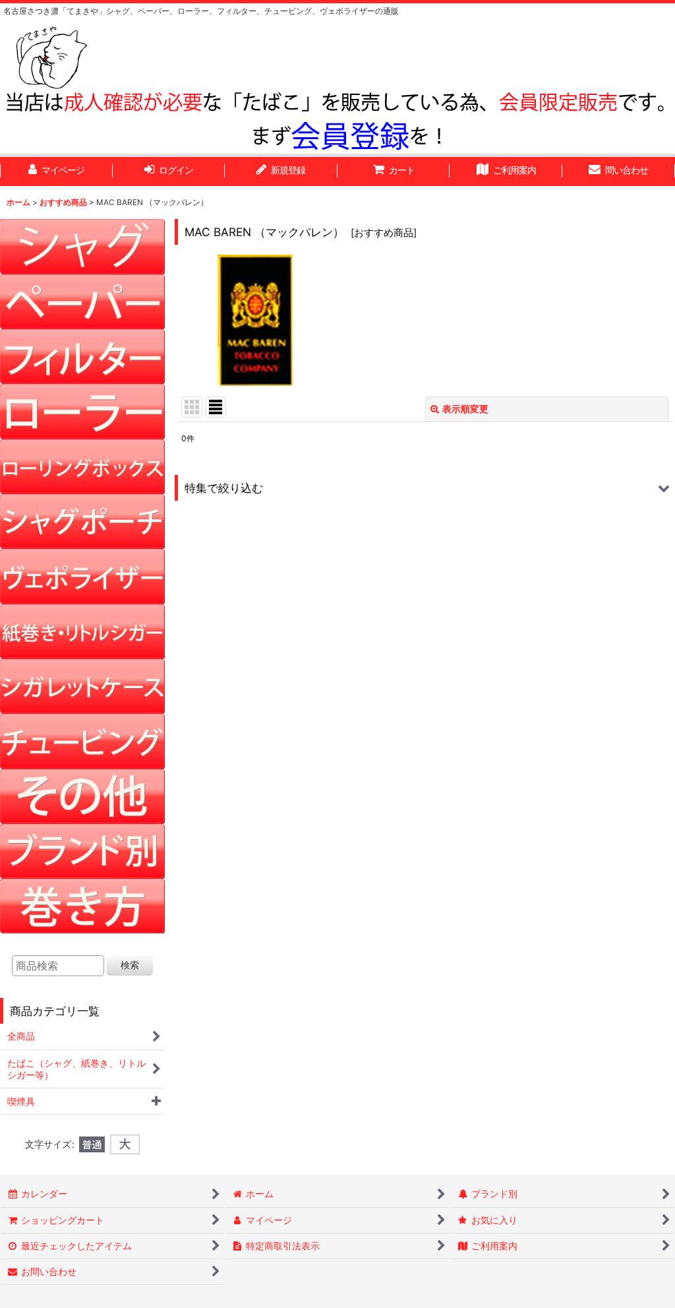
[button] (425, 488)
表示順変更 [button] (465, 408)
